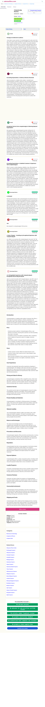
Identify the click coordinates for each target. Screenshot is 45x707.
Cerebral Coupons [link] (10, 578)
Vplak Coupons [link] (10, 594)
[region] (22, 109)
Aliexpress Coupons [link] (11, 552)
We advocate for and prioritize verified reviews (22, 608)
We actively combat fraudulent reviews (22, 613)
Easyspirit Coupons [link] (10, 592)
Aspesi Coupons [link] (10, 564)
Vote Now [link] (19, 16)
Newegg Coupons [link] (10, 559)
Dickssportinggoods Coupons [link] (13, 580)
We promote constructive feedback (22, 617)
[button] (2, 1)
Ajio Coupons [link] (9, 587)
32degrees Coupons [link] (11, 573)
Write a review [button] (22, 509)
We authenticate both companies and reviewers (22, 620)
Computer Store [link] (25, 3)
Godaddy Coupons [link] (10, 557)
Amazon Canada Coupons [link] (12, 590)
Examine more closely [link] (22, 628)
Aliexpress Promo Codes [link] (11, 547)
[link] (8, 12)
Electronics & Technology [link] (9, 3)
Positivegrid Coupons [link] (11, 550)
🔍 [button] (42, 1)
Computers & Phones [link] (17, 3)
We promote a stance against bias (22, 624)
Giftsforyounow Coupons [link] (12, 571)
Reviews (9, 6)
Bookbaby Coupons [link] (11, 583)
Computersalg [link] (32, 3)
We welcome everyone (22, 604)
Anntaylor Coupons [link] (10, 554)
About (14, 6)
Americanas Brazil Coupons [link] (12, 566)
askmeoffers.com (10, 1)
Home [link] (2, 3)
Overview (3, 6)
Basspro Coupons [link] (10, 585)
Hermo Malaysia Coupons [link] (12, 576)
